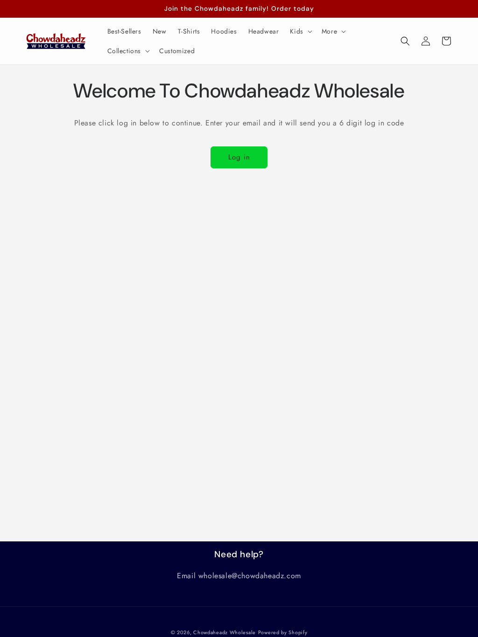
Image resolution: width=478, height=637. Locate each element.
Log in (239, 157)
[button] (300, 31)
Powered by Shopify (283, 632)
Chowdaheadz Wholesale (224, 632)
